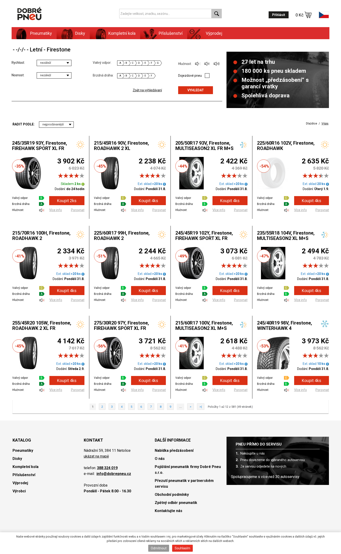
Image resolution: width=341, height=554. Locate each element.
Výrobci (19, 491)
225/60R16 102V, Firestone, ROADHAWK (286, 145)
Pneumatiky (23, 450)
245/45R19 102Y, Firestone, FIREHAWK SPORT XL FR (204, 235)
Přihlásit (278, 15)
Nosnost (18, 75)
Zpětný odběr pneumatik (176, 502)
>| (200, 406)
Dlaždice (311, 123)
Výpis (325, 123)
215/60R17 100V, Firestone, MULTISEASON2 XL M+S (204, 325)
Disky (17, 458)
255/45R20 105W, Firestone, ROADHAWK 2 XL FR (41, 325)
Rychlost (18, 62)
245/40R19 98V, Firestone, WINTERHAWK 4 (284, 325)
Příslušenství (171, 33)
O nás (160, 458)
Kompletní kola (26, 467)
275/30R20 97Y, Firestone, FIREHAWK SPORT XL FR (121, 325)
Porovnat (77, 210)
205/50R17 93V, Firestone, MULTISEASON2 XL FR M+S (204, 145)
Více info (55, 210)
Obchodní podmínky (172, 494)
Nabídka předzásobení (174, 450)
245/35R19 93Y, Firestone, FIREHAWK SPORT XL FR (39, 145)
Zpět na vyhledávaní (147, 90)
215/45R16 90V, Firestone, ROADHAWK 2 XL (121, 145)
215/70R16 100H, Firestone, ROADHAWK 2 (41, 235)
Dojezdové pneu (190, 75)
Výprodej (214, 33)
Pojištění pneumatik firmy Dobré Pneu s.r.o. (188, 470)
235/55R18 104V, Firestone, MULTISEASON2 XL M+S (286, 235)
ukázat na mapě (96, 456)
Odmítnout (159, 548)
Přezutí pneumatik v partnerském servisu (184, 483)
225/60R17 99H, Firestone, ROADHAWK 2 (122, 235)
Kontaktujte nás (168, 511)
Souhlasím (182, 548)
